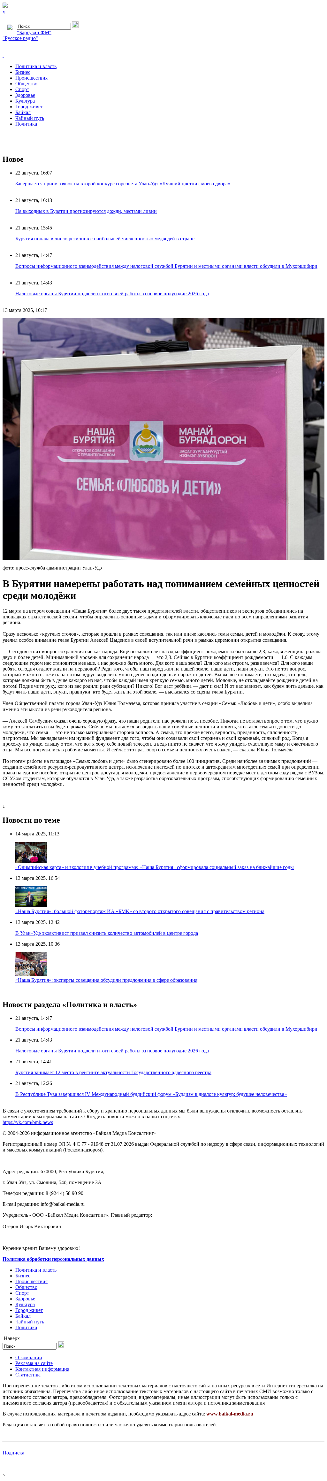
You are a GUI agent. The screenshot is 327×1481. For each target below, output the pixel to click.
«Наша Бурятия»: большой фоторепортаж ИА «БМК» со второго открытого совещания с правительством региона (139, 911)
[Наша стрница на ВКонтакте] (163, 44)
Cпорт (22, 89)
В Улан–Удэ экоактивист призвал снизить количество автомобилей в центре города (106, 933)
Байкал (23, 112)
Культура (25, 101)
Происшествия (31, 78)
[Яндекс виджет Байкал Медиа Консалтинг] (163, 55)
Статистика (28, 1374)
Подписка (13, 1452)
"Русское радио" (20, 38)
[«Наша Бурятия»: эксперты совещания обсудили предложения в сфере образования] (31, 974)
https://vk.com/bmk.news (28, 1122)
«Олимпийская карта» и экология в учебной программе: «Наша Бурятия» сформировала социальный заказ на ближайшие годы (154, 867)
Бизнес (22, 72)
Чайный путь (29, 118)
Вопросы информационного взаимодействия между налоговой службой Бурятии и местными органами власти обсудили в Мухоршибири (166, 266)
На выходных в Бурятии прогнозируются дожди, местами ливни (86, 211)
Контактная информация (42, 1369)
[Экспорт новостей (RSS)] (163, 50)
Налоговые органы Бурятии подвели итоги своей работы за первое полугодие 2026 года (112, 293)
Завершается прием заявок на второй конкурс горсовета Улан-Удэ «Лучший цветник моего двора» (122, 183)
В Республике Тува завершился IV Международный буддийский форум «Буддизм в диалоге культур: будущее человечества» (151, 1094)
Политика (26, 124)
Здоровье (25, 95)
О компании (28, 1357)
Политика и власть (36, 66)
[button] (319, 324)
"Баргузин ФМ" (34, 32)
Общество (26, 83)
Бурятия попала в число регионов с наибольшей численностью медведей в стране (104, 238)
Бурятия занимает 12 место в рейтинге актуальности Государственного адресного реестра (113, 1072)
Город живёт (29, 106)
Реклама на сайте (34, 1363)
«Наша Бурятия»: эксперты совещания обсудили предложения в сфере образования (106, 980)
